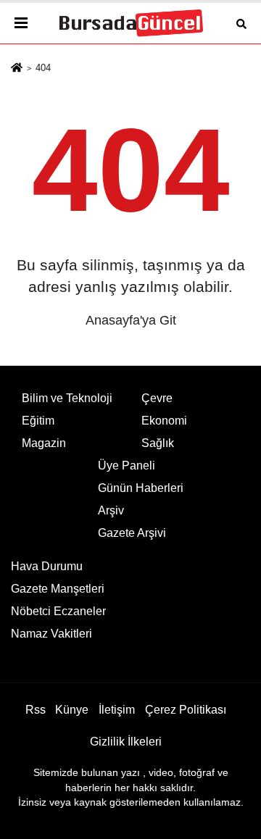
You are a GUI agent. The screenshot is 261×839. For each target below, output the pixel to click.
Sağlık (157, 443)
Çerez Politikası (185, 710)
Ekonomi (164, 420)
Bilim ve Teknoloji (67, 398)
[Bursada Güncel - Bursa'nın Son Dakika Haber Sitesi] (130, 23)
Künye (71, 710)
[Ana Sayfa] (16, 68)
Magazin (44, 443)
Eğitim (38, 420)
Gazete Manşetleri (57, 589)
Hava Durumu (47, 566)
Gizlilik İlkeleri (126, 741)
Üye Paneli (126, 465)
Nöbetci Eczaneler (58, 611)
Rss (35, 710)
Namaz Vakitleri (51, 633)
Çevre (157, 398)
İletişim (117, 710)
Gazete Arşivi (132, 533)
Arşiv (111, 510)
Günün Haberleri (140, 488)
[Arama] (241, 23)
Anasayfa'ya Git (131, 320)
